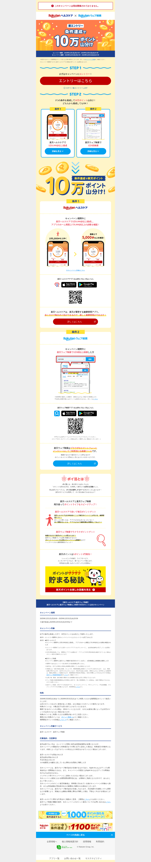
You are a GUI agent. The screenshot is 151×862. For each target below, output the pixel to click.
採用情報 (87, 841)
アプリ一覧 (54, 858)
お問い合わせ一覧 (72, 858)
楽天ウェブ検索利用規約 (54, 675)
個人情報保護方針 (70, 841)
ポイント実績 (66, 717)
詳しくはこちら (74, 322)
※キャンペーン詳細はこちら (75, 270)
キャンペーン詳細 (90, 59)
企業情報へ (52, 841)
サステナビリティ (93, 858)
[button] (75, 81)
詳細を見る (56, 151)
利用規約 (100, 841)
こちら (95, 399)
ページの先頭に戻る (75, 835)
